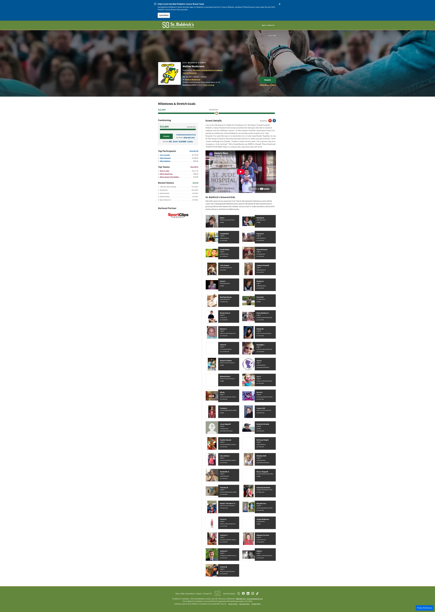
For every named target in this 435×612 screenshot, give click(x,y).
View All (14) (194, 151)
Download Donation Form (186, 134)
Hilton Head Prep (166, 174)
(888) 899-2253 (189, 137)
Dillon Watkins (165, 161)
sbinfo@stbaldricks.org (255, 599)
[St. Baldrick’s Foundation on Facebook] (243, 594)
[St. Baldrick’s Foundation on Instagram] (252, 594)
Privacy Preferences (424, 608)
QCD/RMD (182, 141)
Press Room (190, 594)
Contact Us (270, 25)
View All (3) (194, 167)
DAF (170, 141)
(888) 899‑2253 (241, 599)
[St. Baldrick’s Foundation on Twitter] (238, 594)
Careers (199, 594)
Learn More (163, 15)
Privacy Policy (233, 604)
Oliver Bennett (165, 158)
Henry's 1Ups (164, 171)
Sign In (264, 25)
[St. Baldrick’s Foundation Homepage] (178, 25)
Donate (267, 80)
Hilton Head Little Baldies (169, 177)
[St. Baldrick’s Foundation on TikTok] (257, 594)
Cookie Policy (256, 604)
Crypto (190, 141)
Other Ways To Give (268, 85)
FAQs (182, 594)
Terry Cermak (208, 85)
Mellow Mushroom (192, 79)
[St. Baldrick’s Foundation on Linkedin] (248, 594)
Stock (175, 141)
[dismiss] (279, 4)
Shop (177, 594)
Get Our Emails (229, 594)
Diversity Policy (244, 604)
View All (195, 183)
